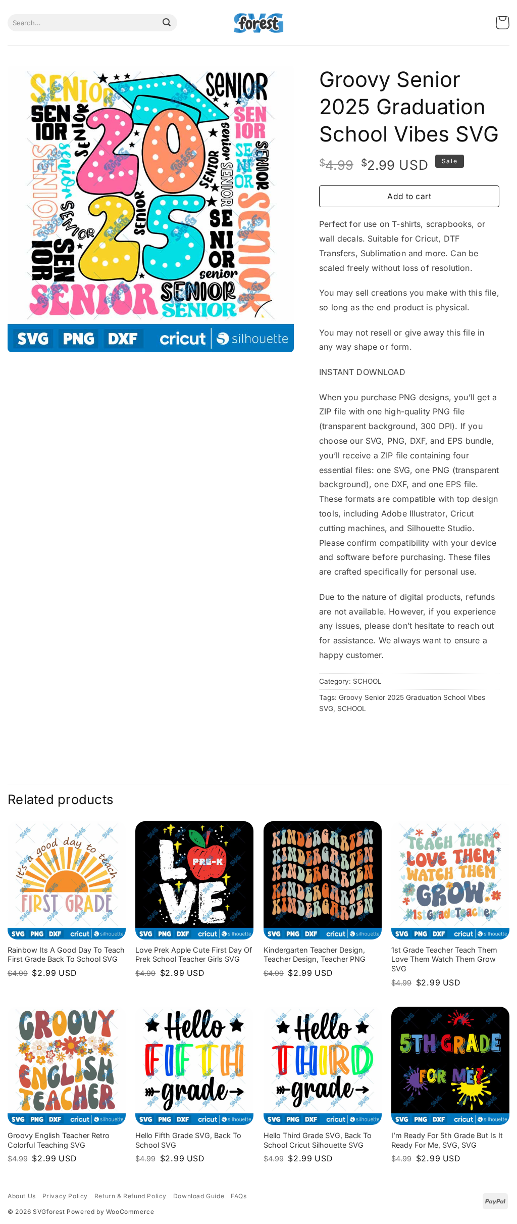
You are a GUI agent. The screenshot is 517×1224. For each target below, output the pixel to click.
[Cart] (502, 23)
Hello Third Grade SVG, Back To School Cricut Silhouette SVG (318, 1140)
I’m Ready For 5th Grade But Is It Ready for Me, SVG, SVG (447, 1140)
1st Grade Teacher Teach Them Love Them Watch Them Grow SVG (444, 959)
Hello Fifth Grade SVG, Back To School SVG (188, 1140)
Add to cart (409, 196)
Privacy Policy (65, 1196)
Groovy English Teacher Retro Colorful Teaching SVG (59, 1140)
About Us (22, 1196)
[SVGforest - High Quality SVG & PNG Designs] (258, 23)
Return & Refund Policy (130, 1196)
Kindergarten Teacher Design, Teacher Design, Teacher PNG (315, 955)
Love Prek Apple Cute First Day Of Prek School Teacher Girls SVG (193, 955)
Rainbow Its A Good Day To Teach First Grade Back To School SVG (66, 955)
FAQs (238, 1196)
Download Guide (198, 1196)
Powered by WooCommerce (110, 1211)
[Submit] (166, 22)
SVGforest (49, 1211)
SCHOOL (367, 681)
